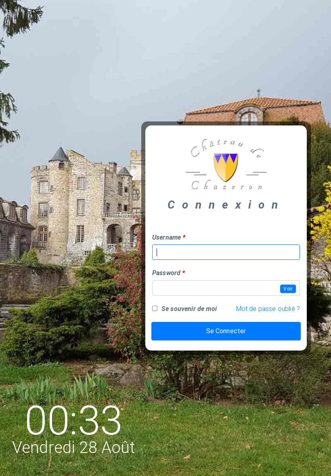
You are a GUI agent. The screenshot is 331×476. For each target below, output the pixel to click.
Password (166, 273)
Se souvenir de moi (189, 309)
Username (166, 237)
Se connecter (226, 331)
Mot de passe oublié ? (268, 309)
